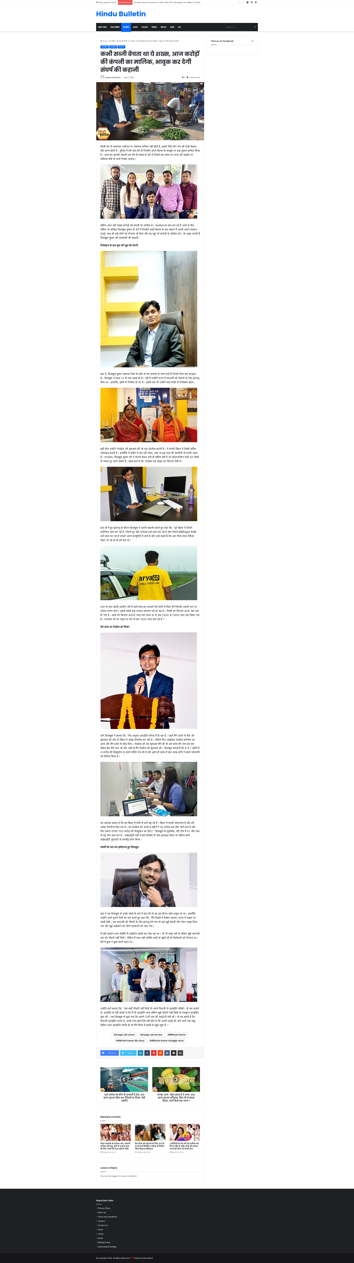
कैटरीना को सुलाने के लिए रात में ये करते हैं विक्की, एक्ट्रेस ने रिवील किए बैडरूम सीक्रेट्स (149, 1146)
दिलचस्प (163, 27)
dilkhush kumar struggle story (167, 1040)
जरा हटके (145, 27)
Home (105, 41)
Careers (101, 1221)
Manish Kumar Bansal (144, 1258)
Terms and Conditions (107, 1217)
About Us (102, 1212)
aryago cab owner (125, 1034)
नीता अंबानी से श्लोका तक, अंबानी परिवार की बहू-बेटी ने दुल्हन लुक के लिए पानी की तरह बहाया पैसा (115, 1146)
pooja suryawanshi (112, 77)
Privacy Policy (104, 1208)
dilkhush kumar (177, 1034)
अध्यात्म (135, 27)
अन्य (179, 27)
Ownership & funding (107, 1247)
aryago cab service (152, 1034)
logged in (116, 1176)
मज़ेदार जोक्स (102, 27)
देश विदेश (126, 27)
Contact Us (103, 1225)
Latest (100, 1234)
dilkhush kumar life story (131, 1040)
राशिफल (154, 27)
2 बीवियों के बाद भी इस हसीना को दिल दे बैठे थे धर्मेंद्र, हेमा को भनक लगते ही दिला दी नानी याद (184, 1146)
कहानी (172, 27)
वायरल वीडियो (114, 27)
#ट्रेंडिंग (113, 47)
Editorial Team (104, 1242)
